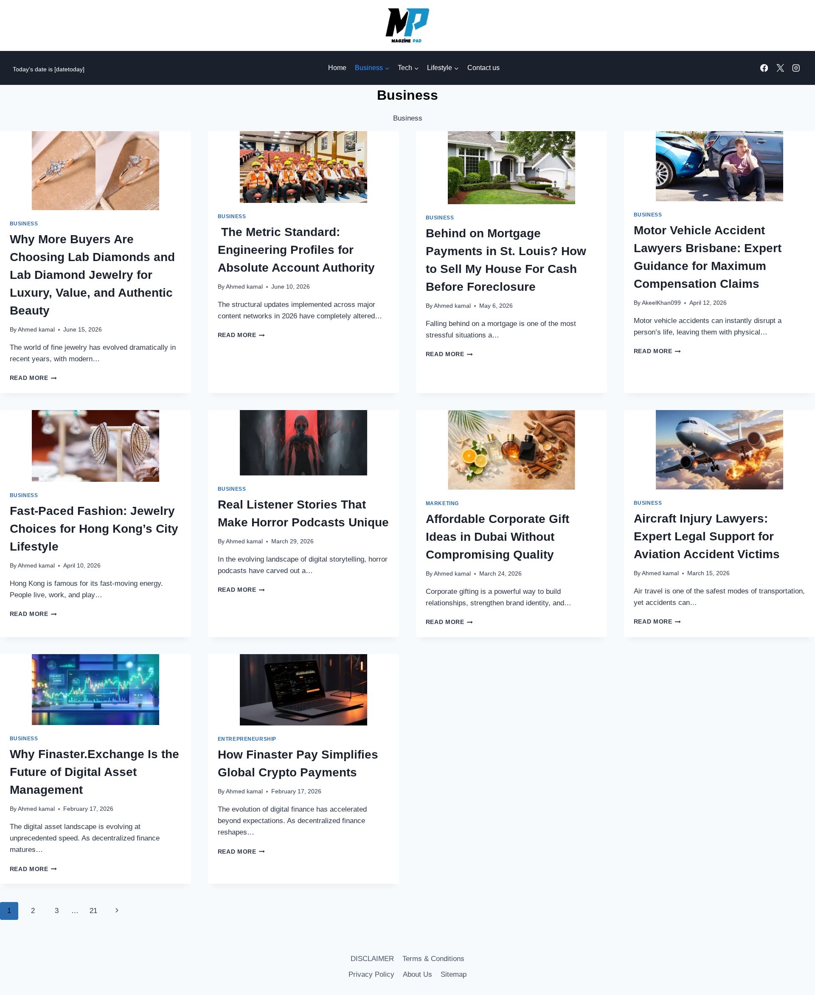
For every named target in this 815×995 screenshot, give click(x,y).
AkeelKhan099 (661, 303)
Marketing (442, 503)
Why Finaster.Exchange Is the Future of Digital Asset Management (94, 772)
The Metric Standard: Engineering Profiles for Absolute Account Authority (296, 249)
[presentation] (95, 170)
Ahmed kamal (36, 329)
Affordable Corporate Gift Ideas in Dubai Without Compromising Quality (497, 536)
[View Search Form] (508, 68)
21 (93, 911)
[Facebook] (764, 68)
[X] (780, 68)
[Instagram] (796, 68)
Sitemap (454, 974)
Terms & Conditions (433, 959)
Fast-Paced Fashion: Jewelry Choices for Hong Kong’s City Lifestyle (94, 528)
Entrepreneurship (247, 739)
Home (337, 67)
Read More (33, 378)
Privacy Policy (371, 974)
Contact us (483, 67)
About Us (417, 974)
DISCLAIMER (372, 959)
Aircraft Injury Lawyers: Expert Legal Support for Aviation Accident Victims (707, 536)
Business (24, 224)
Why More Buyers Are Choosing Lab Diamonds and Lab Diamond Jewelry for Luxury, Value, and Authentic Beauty (92, 275)
